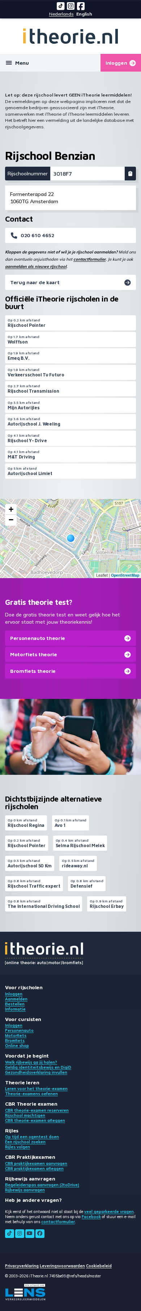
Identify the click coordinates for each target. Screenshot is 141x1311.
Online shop (17, 1045)
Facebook (91, 1216)
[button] (70, 538)
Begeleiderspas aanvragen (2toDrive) (42, 1184)
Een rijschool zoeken (25, 1141)
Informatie (15, 1009)
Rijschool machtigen (25, 1115)
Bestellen (15, 1004)
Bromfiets (15, 1040)
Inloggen (13, 993)
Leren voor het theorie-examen (36, 1088)
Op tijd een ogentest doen (32, 1136)
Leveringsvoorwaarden (62, 1265)
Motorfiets (15, 1035)
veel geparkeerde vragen (109, 1211)
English (84, 14)
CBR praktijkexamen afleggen (34, 1168)
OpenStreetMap (125, 575)
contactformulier (89, 259)
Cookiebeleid (99, 1265)
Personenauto (19, 1030)
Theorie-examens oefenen (31, 1093)
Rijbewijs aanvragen (25, 1189)
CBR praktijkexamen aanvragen (36, 1163)
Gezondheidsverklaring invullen (36, 1072)
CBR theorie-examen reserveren (37, 1110)
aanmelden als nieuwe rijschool (36, 266)
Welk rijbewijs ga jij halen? (31, 1062)
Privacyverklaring (22, 1265)
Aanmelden (16, 999)
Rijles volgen (17, 1146)
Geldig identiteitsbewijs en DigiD (38, 1067)
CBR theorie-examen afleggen (35, 1120)
